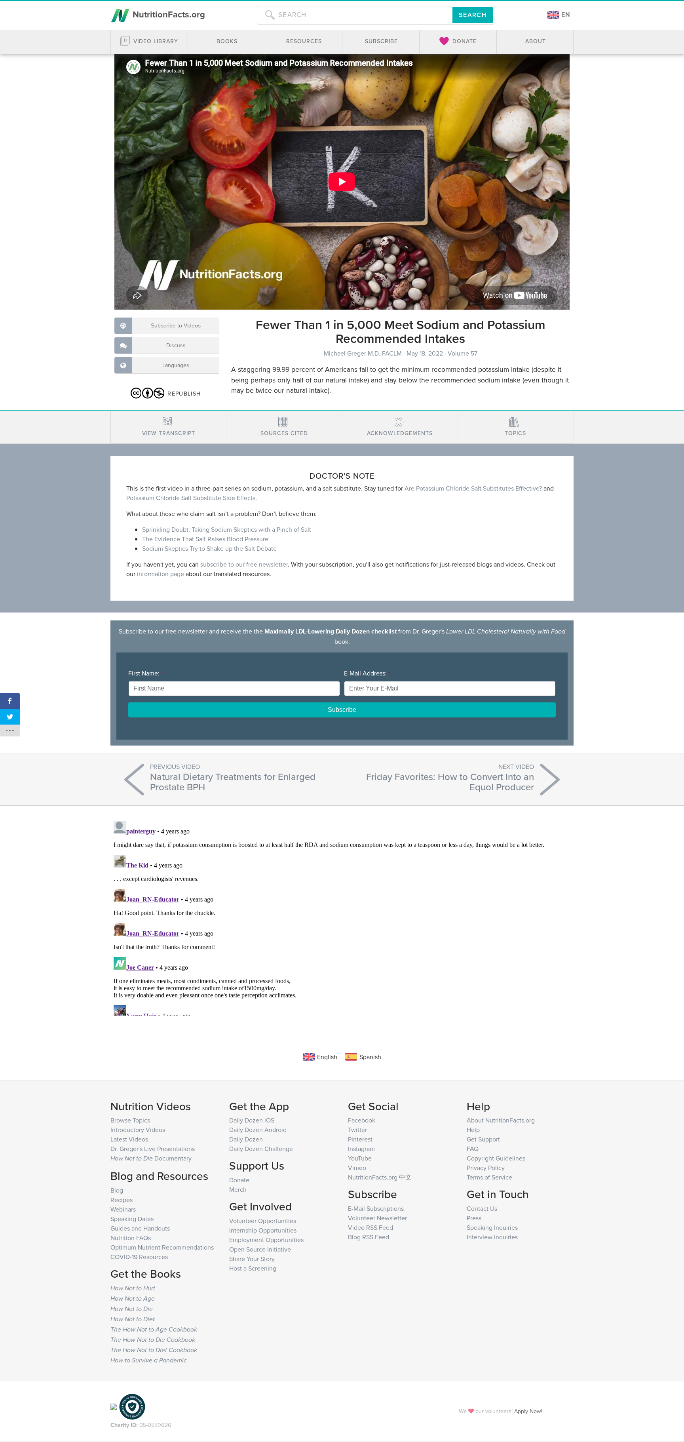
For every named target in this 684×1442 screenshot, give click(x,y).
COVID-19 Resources (139, 1256)
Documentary (151, 1158)
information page (160, 573)
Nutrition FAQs (130, 1237)
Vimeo (357, 1167)
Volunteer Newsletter (377, 1218)
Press (474, 1218)
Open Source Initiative (260, 1249)
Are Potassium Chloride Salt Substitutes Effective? (473, 488)
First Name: (145, 673)
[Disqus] (342, 917)
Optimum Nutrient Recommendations (162, 1247)
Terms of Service (489, 1177)
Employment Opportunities (266, 1239)
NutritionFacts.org (167, 14)
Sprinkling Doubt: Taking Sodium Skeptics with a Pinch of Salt (226, 529)
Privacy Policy (486, 1167)
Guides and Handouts (140, 1228)
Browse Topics (130, 1120)
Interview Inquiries (492, 1237)
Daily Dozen (246, 1139)
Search (473, 14)
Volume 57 (462, 353)
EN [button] (564, 14)
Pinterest (360, 1139)
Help (473, 1129)
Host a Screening (252, 1268)
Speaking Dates (132, 1218)
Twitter (357, 1129)
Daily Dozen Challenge (261, 1148)
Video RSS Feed (370, 1227)
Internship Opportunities (262, 1230)
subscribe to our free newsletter (244, 564)
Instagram (361, 1148)
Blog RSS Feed (368, 1237)
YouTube (360, 1158)
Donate (239, 1180)
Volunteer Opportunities (262, 1220)
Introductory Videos (137, 1129)
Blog (116, 1190)
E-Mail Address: (367, 673)
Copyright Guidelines (496, 1158)
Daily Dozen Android (258, 1129)
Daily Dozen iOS (251, 1120)
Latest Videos (129, 1139)
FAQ (473, 1148)
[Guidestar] (113, 1406)
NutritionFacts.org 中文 (380, 1177)
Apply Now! (528, 1411)
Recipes (121, 1199)
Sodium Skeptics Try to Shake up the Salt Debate (209, 548)
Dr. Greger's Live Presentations (152, 1148)
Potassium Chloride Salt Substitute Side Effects (190, 497)
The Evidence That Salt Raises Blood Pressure (205, 539)
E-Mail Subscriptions (376, 1208)
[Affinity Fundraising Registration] (132, 1406)
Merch (238, 1189)
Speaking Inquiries (492, 1227)
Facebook (361, 1120)
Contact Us (482, 1208)
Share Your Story (252, 1258)
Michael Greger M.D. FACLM (363, 353)
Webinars (123, 1209)
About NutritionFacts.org (501, 1120)
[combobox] (354, 15)
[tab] (168, 427)
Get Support (483, 1139)
